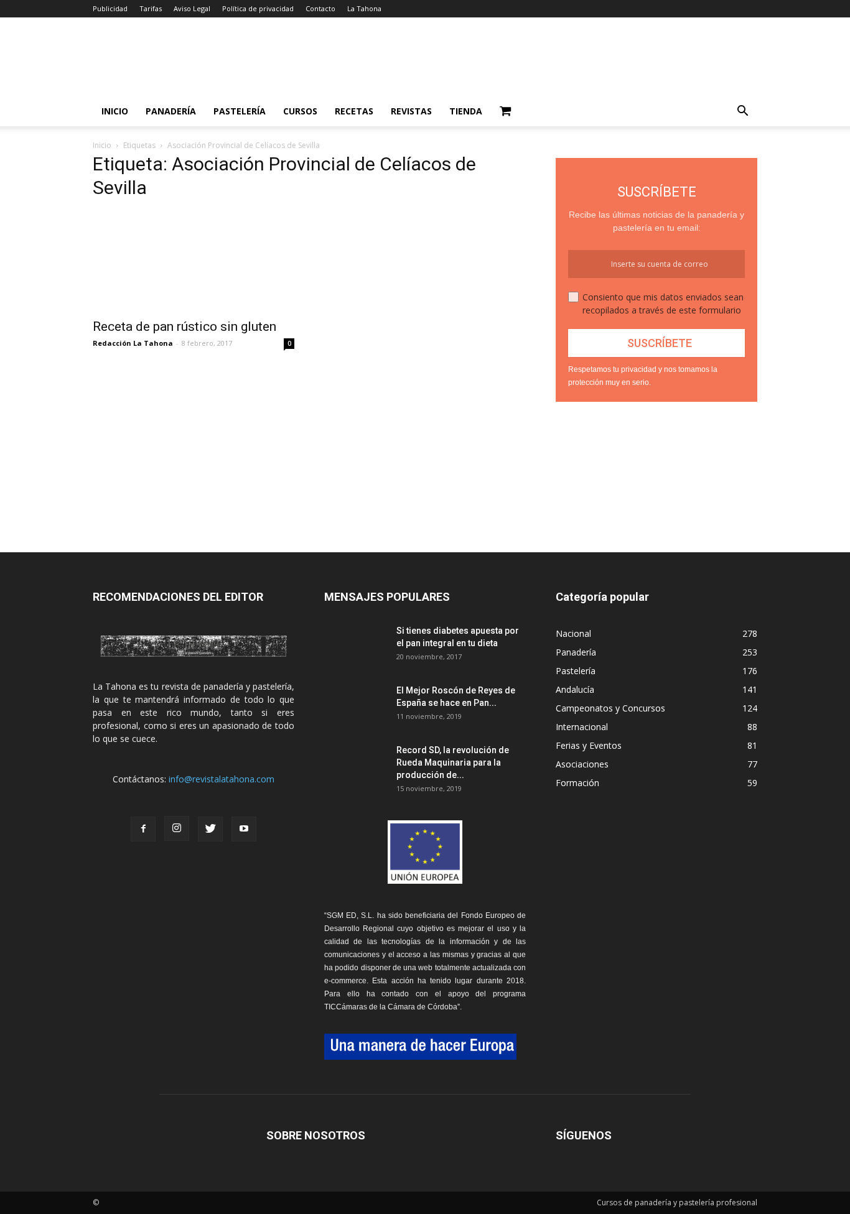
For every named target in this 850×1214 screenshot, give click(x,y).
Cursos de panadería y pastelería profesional (677, 1202)
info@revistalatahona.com (221, 779)
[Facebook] (143, 829)
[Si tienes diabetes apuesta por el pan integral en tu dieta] (355, 646)
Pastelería (239, 111)
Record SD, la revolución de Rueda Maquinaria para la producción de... (452, 762)
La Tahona (364, 8)
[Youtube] (243, 829)
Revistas (411, 111)
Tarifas (150, 8)
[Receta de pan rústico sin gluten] (193, 261)
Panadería (171, 111)
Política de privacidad (258, 8)
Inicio (114, 111)
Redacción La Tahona (133, 343)
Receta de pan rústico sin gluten (184, 326)
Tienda (465, 111)
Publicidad (110, 8)
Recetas (354, 111)
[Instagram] (176, 828)
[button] (742, 112)
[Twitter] (210, 829)
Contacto (320, 8)
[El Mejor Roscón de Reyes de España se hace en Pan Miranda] (355, 706)
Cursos (300, 111)
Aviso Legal (192, 8)
